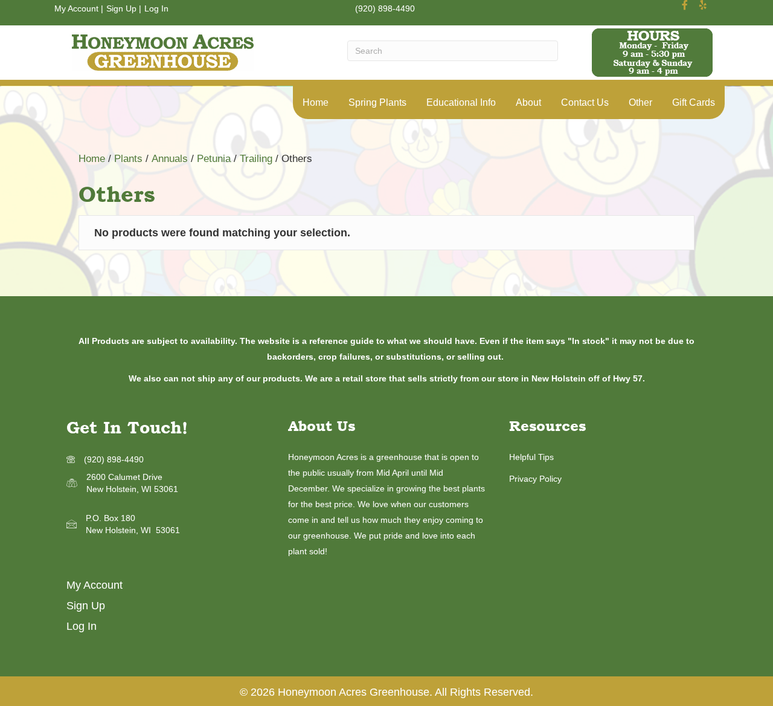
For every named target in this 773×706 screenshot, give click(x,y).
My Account (76, 8)
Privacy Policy (535, 479)
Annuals (170, 158)
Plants (128, 158)
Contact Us (585, 102)
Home (316, 102)
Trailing (256, 158)
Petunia (214, 158)
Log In (156, 8)
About (528, 102)
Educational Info (461, 102)
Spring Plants (377, 102)
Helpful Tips (531, 457)
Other (640, 102)
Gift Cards (693, 102)
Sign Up (121, 8)
